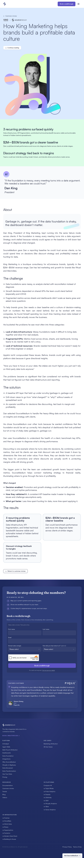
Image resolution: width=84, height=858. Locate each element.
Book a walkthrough (66, 4)
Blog (4, 794)
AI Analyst (5, 744)
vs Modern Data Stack (9, 836)
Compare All (48, 785)
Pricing (4, 777)
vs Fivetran (6, 818)
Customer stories (10, 16)
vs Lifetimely (48, 797)
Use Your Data (7, 774)
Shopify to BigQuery (9, 765)
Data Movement (7, 768)
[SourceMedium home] (5, 4)
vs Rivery (5, 827)
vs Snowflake (6, 821)
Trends (4, 791)
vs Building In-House (9, 839)
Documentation (7, 785)
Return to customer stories (15, 571)
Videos (4, 797)
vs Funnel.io (6, 833)
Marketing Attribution (51, 744)
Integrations (6, 759)
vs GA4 (46, 800)
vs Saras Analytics (50, 809)
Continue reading (12, 48)
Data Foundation (8, 756)
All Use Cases (48, 747)
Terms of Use (77, 847)
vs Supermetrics (7, 830)
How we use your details (48, 670)
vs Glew (46, 806)
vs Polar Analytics (49, 791)
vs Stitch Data (7, 824)
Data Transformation (9, 771)
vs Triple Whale (49, 788)
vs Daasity (47, 794)
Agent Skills (6, 747)
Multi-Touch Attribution (10, 750)
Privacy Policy (67, 847)
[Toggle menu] (78, 4)
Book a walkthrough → (11, 735)
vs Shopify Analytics (50, 803)
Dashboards (6, 753)
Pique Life (16, 705)
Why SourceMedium (9, 762)
